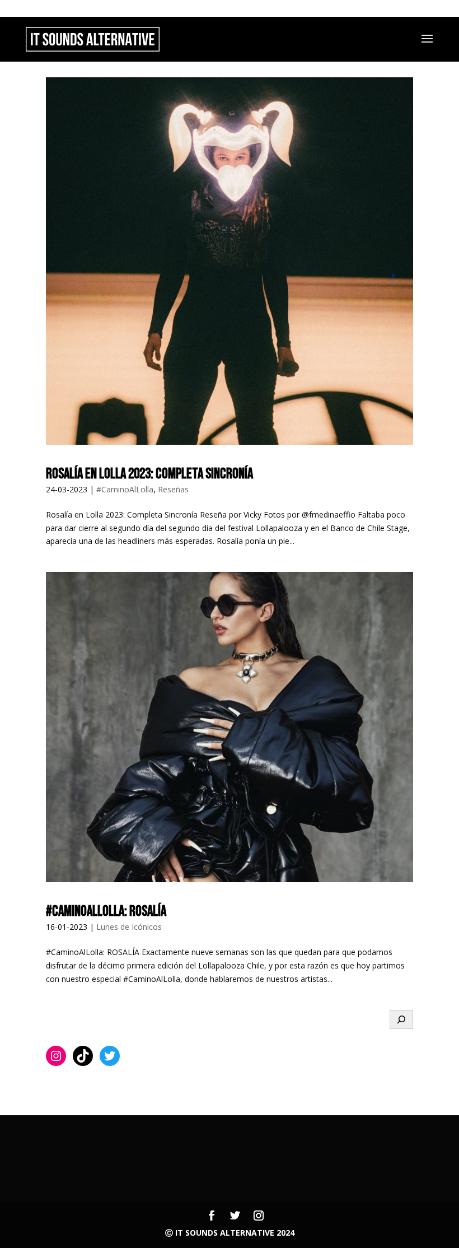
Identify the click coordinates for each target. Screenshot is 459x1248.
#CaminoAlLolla (124, 489)
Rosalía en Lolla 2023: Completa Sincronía (149, 474)
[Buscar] (401, 1019)
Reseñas (173, 489)
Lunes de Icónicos (129, 926)
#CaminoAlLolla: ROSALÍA (106, 911)
